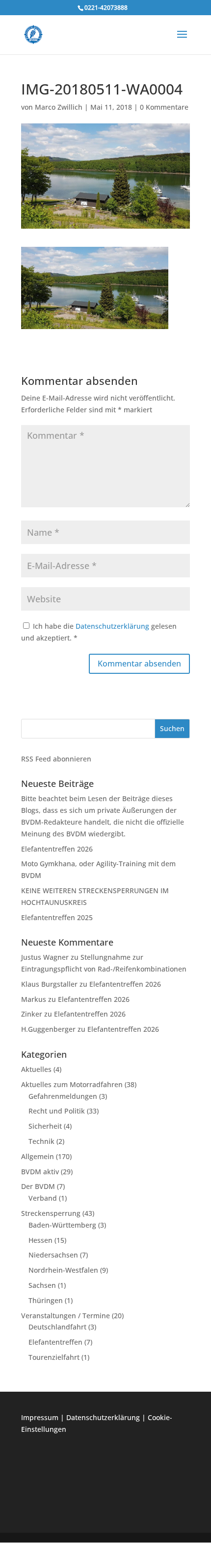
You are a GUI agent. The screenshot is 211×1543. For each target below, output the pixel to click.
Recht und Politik (56, 1111)
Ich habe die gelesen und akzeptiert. (99, 631)
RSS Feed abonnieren (56, 758)
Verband (42, 1198)
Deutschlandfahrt (57, 1326)
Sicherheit (45, 1126)
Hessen (40, 1240)
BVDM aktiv (40, 1171)
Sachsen (42, 1285)
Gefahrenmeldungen (62, 1096)
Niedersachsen (53, 1254)
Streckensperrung (50, 1213)
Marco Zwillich (58, 107)
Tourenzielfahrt (53, 1357)
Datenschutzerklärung (113, 626)
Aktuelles (36, 1069)
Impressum (39, 1417)
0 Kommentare (164, 107)
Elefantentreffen (55, 1342)
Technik (41, 1141)
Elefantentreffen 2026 (57, 849)
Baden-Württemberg (62, 1225)
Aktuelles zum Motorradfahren (72, 1084)
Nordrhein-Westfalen (63, 1270)
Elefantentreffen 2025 (57, 917)
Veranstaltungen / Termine (65, 1315)
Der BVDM (38, 1186)
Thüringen (45, 1300)
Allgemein (37, 1156)
